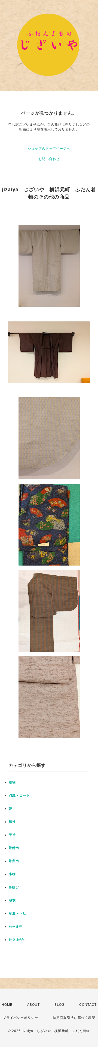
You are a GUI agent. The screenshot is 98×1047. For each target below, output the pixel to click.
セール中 (16, 926)
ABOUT (33, 1005)
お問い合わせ (49, 159)
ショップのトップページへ (49, 148)
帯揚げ (14, 887)
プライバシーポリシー (20, 1018)
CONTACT (88, 1005)
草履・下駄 (17, 913)
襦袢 (12, 822)
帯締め (14, 848)
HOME (7, 1005)
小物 (12, 874)
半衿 (12, 835)
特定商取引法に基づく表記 (74, 1018)
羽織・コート (19, 795)
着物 (12, 782)
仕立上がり (17, 940)
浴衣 (12, 900)
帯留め (14, 861)
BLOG (59, 1005)
